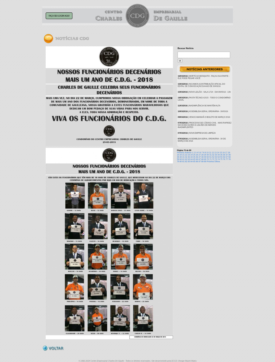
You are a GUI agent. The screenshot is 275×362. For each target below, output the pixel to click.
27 (200, 155)
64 (191, 159)
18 (229, 152)
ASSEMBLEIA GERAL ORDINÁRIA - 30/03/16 (208, 111)
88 (202, 161)
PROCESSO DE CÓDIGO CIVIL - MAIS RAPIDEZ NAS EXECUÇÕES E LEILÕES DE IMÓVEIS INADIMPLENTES (204, 125)
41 (183, 157)
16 (223, 152)
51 (210, 157)
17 (226, 152)
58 (229, 157)
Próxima (210, 161)
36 (224, 155)
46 (197, 157)
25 (194, 155)
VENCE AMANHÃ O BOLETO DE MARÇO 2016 (209, 117)
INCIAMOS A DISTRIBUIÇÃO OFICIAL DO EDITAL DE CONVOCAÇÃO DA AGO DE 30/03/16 (201, 85)
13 (215, 152)
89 (205, 161)
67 (200, 159)
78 (229, 159)
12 (213, 152)
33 (216, 155)
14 (218, 152)
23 (189, 155)
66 (197, 159)
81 (183, 161)
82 (186, 161)
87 (200, 161)
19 (178, 155)
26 (197, 155)
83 (189, 161)
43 (189, 157)
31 (210, 155)
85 (194, 161)
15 (221, 152)
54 (219, 157)
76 (224, 159)
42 (186, 157)
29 (205, 155)
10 (207, 152)
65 (194, 159)
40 (181, 157)
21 (183, 155)
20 (181, 155)
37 (227, 155)
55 (221, 157)
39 (178, 157)
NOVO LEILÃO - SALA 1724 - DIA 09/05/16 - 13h (210, 92)
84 (191, 161)
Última (217, 161)
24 (191, 155)
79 (178, 161)
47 (200, 157)
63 (189, 159)
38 (229, 155)
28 (202, 155)
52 (213, 157)
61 (183, 159)
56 (224, 157)
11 (210, 152)
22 (186, 155)
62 (186, 159)
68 (202, 159)
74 (219, 159)
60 (181, 159)
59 (178, 159)
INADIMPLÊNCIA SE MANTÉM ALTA (204, 106)
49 (205, 157)
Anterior (188, 152)
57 (227, 157)
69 (205, 159)
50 (208, 157)
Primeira (180, 152)
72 (213, 159)
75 (221, 159)
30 (208, 155)
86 (197, 161)
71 (210, 159)
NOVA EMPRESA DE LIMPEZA (202, 133)
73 (216, 159)
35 (221, 155)
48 (202, 157)
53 (216, 157)
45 (194, 157)
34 (219, 155)
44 (191, 157)
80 (181, 161)
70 (208, 159)
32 (213, 155)
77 (227, 159)
